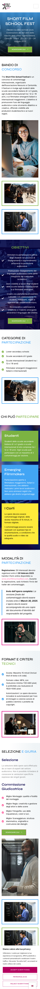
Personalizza (20, 977)
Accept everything (20, 970)
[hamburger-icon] (35, 6)
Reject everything (20, 984)
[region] (20, 967)
